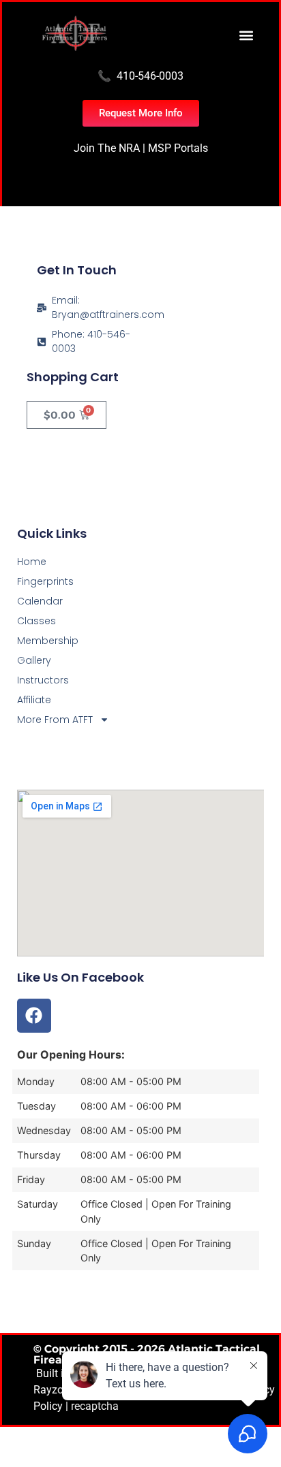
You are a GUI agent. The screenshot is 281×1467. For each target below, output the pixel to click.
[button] (246, 35)
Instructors (43, 680)
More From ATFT (55, 719)
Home (31, 561)
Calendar (40, 601)
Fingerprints (45, 581)
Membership (47, 640)
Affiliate (34, 700)
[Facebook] (34, 1016)
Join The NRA (107, 148)
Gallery (34, 660)
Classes (36, 621)
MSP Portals (178, 148)
